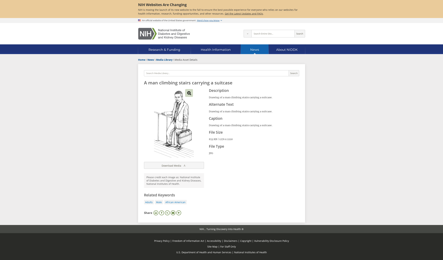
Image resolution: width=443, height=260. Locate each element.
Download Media (172, 165)
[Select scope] (247, 34)
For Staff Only (228, 246)
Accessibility (214, 240)
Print (155, 212)
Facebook (161, 212)
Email (173, 212)
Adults (149, 202)
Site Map (212, 246)
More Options (178, 212)
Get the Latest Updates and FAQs (244, 13)
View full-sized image (189, 93)
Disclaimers (230, 240)
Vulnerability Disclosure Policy (271, 240)
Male (159, 202)
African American (175, 202)
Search (299, 33)
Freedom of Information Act (188, 240)
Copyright (245, 240)
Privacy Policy (162, 240)
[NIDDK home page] (164, 34)
